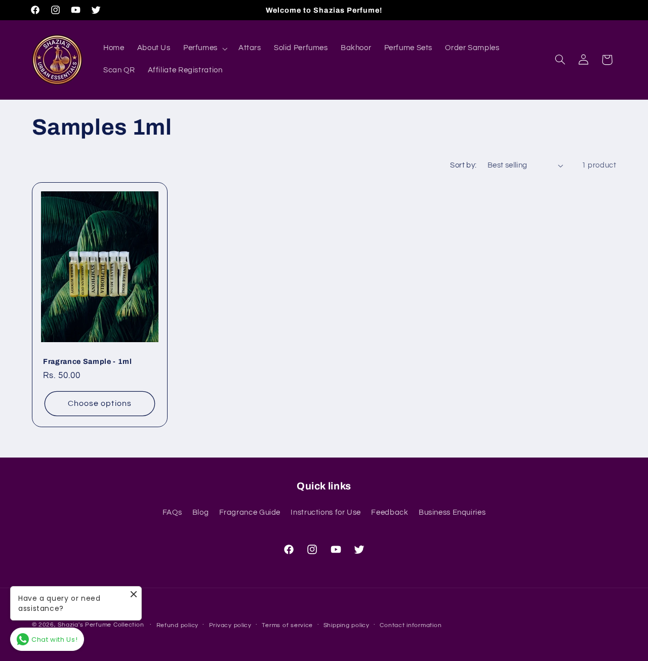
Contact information (410, 625)
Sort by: (463, 165)
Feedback (389, 512)
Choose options (100, 403)
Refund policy (177, 625)
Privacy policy (230, 625)
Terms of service (287, 625)
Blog (200, 512)
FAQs (172, 512)
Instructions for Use (326, 512)
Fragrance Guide (249, 512)
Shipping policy (346, 625)
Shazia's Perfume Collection (101, 625)
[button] (204, 48)
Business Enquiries (452, 512)
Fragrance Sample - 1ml (87, 361)
